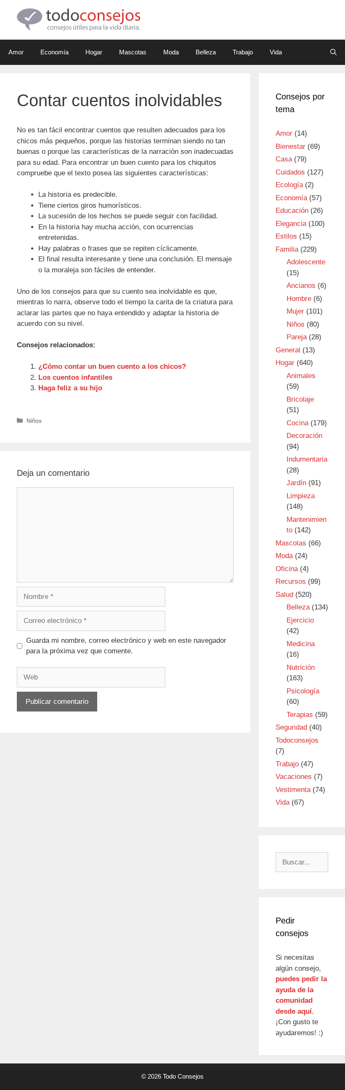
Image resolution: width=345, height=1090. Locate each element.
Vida (276, 52)
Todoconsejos (297, 740)
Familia (287, 249)
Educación (292, 211)
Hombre (299, 299)
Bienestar (290, 146)
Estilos (286, 236)
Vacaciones (294, 777)
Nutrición (301, 667)
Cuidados (290, 172)
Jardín (296, 483)
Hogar (93, 52)
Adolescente (306, 262)
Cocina (297, 423)
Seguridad (291, 727)
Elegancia (291, 224)
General (288, 350)
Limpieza (301, 496)
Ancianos (301, 286)
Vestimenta (293, 790)
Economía (54, 52)
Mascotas (132, 52)
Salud (284, 595)
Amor (16, 52)
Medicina (301, 644)
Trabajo (243, 52)
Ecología (289, 185)
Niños (34, 420)
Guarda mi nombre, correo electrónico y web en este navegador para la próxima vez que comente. (126, 645)
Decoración (304, 436)
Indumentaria (307, 459)
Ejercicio (300, 620)
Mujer (295, 311)
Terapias (300, 715)
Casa (284, 159)
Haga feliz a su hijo (70, 388)
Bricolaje (300, 399)
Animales (301, 376)
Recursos (291, 581)
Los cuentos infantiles (75, 377)
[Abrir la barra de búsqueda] (333, 52)
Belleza (206, 52)
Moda (171, 52)
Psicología (303, 691)
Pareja (297, 337)
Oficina (287, 569)
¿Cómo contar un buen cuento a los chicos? (112, 366)
